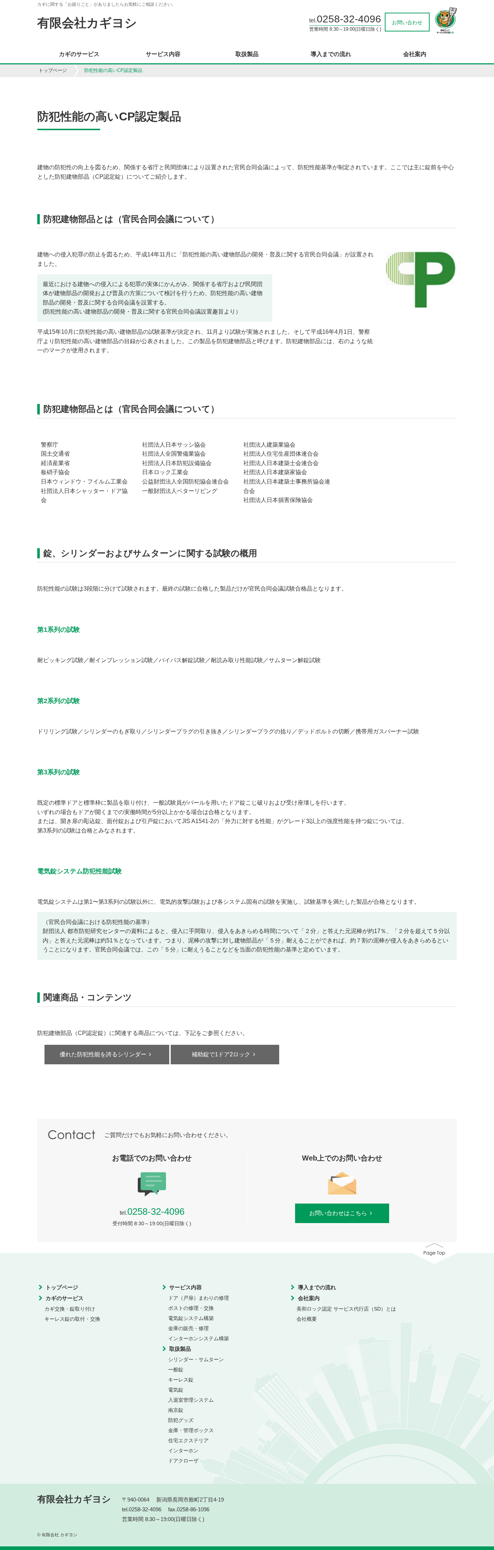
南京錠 (175, 1410)
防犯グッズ (180, 1420)
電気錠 (175, 1390)
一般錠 (175, 1369)
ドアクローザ (183, 1461)
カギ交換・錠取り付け (69, 1309)
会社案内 (414, 54)
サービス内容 (163, 54)
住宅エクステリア (188, 1440)
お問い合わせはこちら (338, 1213)
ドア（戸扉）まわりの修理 (198, 1298)
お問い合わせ (407, 22)
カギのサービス (79, 54)
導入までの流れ (331, 54)
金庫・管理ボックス (191, 1430)
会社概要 (307, 1319)
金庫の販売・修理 (188, 1328)
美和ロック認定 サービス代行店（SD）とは (346, 1309)
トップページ (53, 70)
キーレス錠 (180, 1380)
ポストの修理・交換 (191, 1308)
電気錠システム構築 (191, 1318)
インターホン (183, 1450)
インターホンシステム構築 (198, 1338)
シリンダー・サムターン (196, 1359)
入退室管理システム (191, 1400)
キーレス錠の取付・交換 (72, 1319)
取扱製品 (247, 54)
